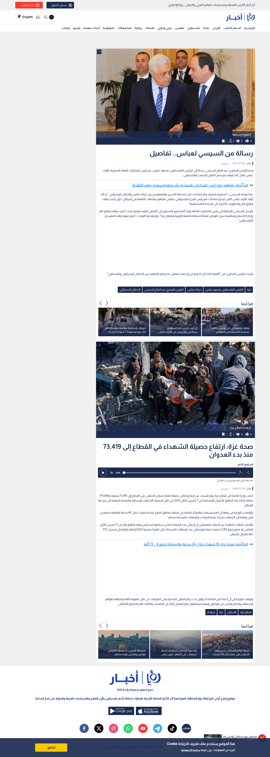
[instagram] (113, 728)
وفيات (66, 28)
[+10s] (248, 473)
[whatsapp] (128, 728)
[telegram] (157, 728)
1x (111, 472)
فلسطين (193, 28)
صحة (206, 28)
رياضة (138, 28)
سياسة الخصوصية (190, 750)
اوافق (51, 747)
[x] (98, 728)
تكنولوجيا (108, 28)
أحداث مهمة (92, 28)
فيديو (76, 28)
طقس (179, 28)
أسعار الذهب (232, 28)
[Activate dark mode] (48, 17)
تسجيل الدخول (59, 5)
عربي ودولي (164, 28)
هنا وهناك (124, 28)
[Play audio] (103, 472)
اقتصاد (149, 28)
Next (100, 303)
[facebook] (84, 728)
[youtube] (142, 728)
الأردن (216, 28)
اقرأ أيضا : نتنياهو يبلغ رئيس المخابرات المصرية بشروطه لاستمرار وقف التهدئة (190, 185)
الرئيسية (249, 28)
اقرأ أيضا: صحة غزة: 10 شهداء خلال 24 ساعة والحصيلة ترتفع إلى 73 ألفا (196, 544)
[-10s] (240, 473)
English (27, 17)
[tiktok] (172, 728)
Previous (107, 303)
